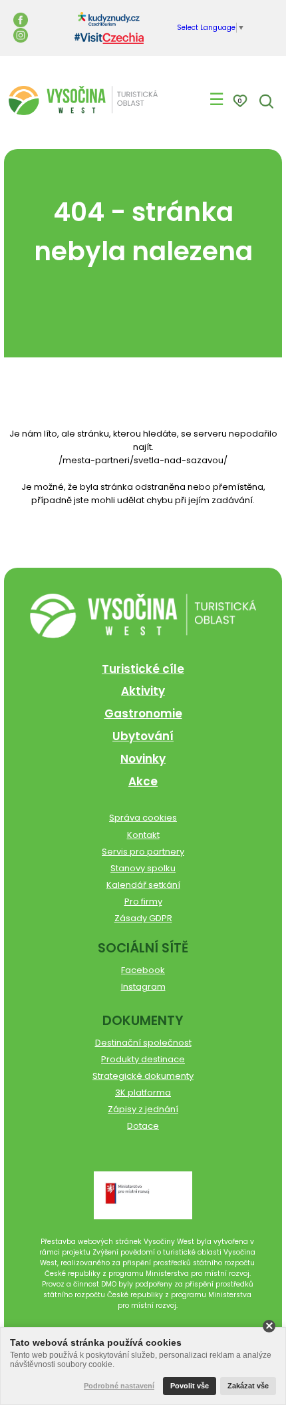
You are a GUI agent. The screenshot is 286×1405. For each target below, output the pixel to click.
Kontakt (143, 835)
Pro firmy (143, 901)
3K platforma (143, 1092)
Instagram (143, 986)
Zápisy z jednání (143, 1109)
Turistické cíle (143, 669)
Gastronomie (143, 713)
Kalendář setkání (143, 885)
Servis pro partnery (143, 851)
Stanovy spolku (143, 868)
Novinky (143, 759)
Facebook (143, 970)
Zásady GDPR (143, 918)
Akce (143, 781)
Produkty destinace (143, 1059)
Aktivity (143, 691)
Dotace (143, 1125)
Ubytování (143, 736)
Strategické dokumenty (143, 1076)
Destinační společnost (143, 1042)
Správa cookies (143, 817)
